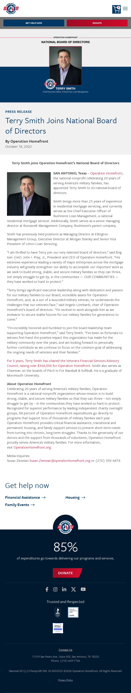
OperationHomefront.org (32, 447)
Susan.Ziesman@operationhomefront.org (60, 460)
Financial (23, 497)
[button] (125, 8)
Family (17, 504)
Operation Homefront (106, 173)
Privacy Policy (65, 680)
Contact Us (65, 650)
